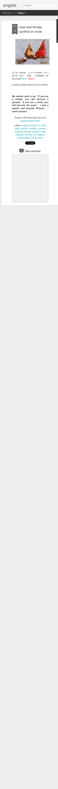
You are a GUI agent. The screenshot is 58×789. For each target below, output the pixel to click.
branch (24, 128)
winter (40, 137)
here (24, 78)
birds (17, 128)
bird (44, 125)
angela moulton (29, 125)
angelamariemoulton (30, 120)
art (39, 125)
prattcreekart (23, 137)
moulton (28, 134)
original (40, 134)
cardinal (33, 128)
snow (33, 137)
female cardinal (31, 131)
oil (35, 134)
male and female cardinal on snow (30, 29)
